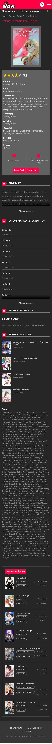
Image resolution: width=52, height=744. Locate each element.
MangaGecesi (40, 431)
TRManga (30, 543)
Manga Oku (32, 427)
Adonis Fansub (8, 412)
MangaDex (28, 431)
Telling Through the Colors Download (31, 467)
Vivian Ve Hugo (22, 595)
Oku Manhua (35, 450)
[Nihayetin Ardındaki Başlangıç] (9, 653)
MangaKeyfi (39, 434)
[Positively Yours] (9, 618)
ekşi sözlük (7, 417)
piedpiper (39, 453)
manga (19, 424)
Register (15, 325)
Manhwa (38, 443)
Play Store (21, 455)
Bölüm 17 (6, 262)
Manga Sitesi (8, 429)
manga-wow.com (15, 431)
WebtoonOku (35, 555)
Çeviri (15, 415)
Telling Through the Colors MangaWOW (23, 497)
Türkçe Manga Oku (23, 548)
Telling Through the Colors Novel (35, 510)
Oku (16, 450)
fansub (6, 420)
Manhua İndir (16, 443)
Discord (27, 731)
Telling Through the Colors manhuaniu (18, 503)
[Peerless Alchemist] (6, 395)
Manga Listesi (35, 728)
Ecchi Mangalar (32, 11)
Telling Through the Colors (28, 16)
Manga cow (29, 424)
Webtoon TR (24, 555)
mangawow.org (31, 441)
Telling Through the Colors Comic (16, 465)
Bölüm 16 (6, 273)
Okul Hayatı (25, 131)
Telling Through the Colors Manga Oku (18, 484)
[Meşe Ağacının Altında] (9, 707)
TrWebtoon (39, 543)
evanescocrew (37, 417)
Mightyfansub (44, 446)
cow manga (43, 415)
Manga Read (43, 427)
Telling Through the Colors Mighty (32, 505)
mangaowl (28, 436)
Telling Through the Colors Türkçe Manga (26, 524)
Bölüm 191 (21, 674)
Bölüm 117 (21, 599)
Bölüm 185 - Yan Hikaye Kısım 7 (24, 652)
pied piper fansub (27, 453)
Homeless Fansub (32, 420)
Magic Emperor (9, 424)
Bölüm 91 (21, 710)
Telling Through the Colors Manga (33, 481)
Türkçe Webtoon (19, 550)
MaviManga (32, 446)
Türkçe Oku (7, 550)
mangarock (40, 436)
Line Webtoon (39, 422)
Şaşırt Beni (10, 11)
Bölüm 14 (6, 295)
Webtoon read (12, 555)
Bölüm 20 (6, 230)
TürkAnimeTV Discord (33, 546)
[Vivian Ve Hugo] (9, 600)
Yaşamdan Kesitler (20, 133)
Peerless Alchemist (21, 389)
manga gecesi (9, 427)
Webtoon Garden (33, 553)
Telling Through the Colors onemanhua (26, 516)
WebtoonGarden (11, 140)
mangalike (7, 436)
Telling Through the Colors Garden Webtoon (25, 473)
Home (4, 16)
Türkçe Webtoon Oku (35, 550)
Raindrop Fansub (10, 458)
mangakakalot (26, 434)
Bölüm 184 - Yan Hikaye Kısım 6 (24, 656)
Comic (33, 415)
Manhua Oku (28, 443)
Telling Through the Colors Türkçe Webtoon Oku (25, 531)
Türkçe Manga (8, 548)
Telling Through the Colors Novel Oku (17, 512)
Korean (19, 422)
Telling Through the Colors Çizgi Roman (30, 462)
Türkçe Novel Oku (39, 548)
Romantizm (37, 131)
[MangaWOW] (8, 4)
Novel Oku (28, 448)
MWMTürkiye (18, 448)
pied (17, 453)
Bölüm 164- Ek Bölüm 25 (25, 692)
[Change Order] (43, 221)
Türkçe (45, 546)
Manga (14, 131)
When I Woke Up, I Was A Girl (25, 358)
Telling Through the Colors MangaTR (34, 493)
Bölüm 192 (21, 669)
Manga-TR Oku (31, 429)
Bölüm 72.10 (22, 617)
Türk (9, 546)
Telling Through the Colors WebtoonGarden (27, 539)
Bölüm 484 (22, 586)
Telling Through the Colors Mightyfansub (19, 508)
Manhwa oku (20, 446)
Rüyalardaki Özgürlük (25, 631)
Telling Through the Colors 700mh (16, 460)
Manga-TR (19, 429)
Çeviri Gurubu (24, 415)
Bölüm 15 (6, 284)
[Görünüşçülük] (9, 583)
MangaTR (7, 439)
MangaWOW (33, 439)
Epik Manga (25, 417)
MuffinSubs (7, 448)
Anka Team (20, 412)
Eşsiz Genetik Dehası (21, 374)
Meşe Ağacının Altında (26, 702)
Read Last (32, 170)
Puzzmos (40, 455)
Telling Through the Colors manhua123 (31, 500)
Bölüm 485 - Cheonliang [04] (24, 582)
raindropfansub (24, 458)
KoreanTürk (28, 422)
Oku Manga (24, 450)
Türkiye (5, 553)
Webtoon (21, 553)
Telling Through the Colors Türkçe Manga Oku (25, 525)
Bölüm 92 (21, 706)
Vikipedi (13, 553)
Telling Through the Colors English (16, 470)
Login (24, 325)
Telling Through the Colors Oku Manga (27, 515)
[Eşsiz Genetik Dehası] (6, 379)
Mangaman (18, 436)
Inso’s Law (20, 666)
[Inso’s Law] (9, 671)
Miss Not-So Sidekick (25, 683)
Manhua (6, 443)
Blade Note (7, 415)
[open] (49, 4)
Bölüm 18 (6, 251)
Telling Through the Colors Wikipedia (17, 541)
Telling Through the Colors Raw (29, 520)
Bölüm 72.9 (22, 621)
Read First (19, 170)
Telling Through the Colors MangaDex (27, 489)
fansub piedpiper (17, 420)
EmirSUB (15, 417)
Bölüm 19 (6, 240)
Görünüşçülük (22, 578)
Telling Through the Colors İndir (31, 477)
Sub (44, 458)
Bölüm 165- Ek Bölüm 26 (25, 687)
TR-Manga (19, 543)
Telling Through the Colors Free (29, 472)
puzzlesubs (31, 455)
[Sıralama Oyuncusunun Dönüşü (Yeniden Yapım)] (6, 347)
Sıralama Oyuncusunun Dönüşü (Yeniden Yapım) (30, 343)
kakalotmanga (9, 422)
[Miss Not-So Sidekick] (9, 688)
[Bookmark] (38, 156)
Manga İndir (21, 427)
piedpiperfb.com (9, 455)
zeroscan (46, 555)
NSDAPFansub (8, 450)
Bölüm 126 (21, 639)
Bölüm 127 (21, 634)
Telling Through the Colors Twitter (16, 534)
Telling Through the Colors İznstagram (18, 479)
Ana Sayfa (17, 728)
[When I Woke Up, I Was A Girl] (6, 363)
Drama (12, 16)
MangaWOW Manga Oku (13, 441)
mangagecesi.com (11, 434)
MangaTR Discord (19, 439)
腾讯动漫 (6, 558)
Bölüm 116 (21, 603)
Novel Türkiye (38, 448)
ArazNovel (43, 412)
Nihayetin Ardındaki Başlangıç (29, 648)
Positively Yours (23, 613)
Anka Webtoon (32, 412)
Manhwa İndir (8, 446)
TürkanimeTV (17, 546)
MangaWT (43, 441)
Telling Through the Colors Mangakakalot (25, 490)
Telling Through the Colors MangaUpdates (20, 496)
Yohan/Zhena (9, 116)
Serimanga (37, 458)
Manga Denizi (40, 424)
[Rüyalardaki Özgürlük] (9, 636)
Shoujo (7, 133)
